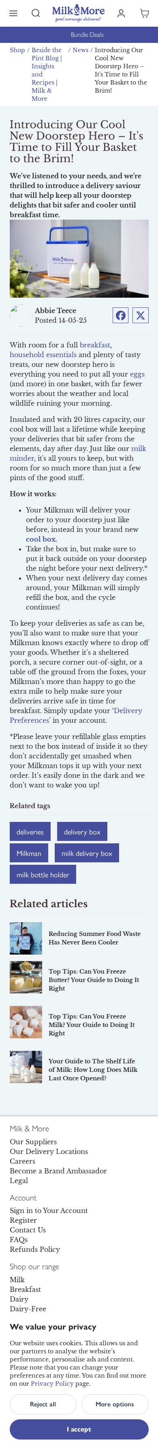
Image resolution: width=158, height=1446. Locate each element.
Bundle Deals (79, 34)
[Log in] (121, 13)
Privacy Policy (52, 1383)
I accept (79, 1429)
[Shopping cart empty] (145, 13)
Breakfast (25, 1289)
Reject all (43, 1404)
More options (115, 1404)
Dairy (19, 1299)
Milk (17, 1280)
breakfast (95, 345)
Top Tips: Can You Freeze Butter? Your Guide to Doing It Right (94, 980)
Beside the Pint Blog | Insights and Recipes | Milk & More (47, 74)
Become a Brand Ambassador (58, 1171)
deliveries (30, 831)
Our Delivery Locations (49, 1151)
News (80, 50)
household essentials (43, 355)
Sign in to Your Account (49, 1211)
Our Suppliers (33, 1142)
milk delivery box (87, 853)
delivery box (82, 831)
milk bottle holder (43, 874)
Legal (19, 1181)
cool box (41, 539)
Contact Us (28, 1230)
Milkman (29, 853)
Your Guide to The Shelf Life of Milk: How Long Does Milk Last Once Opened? (93, 1070)
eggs (137, 374)
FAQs (19, 1240)
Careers (22, 1161)
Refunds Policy (35, 1249)
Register (23, 1220)
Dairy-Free (28, 1309)
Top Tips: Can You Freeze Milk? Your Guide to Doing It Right (92, 1025)
